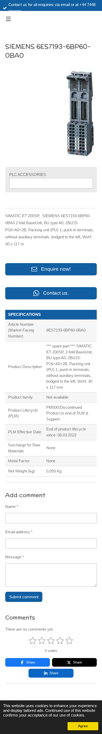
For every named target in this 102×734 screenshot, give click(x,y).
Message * (14, 557)
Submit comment (23, 597)
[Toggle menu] (8, 19)
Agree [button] (83, 726)
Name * (11, 506)
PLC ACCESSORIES (27, 174)
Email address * (18, 532)
